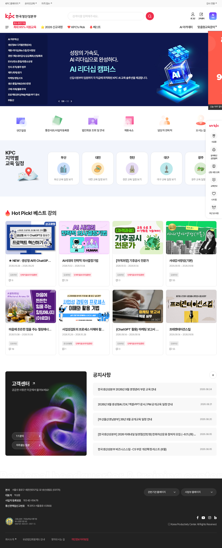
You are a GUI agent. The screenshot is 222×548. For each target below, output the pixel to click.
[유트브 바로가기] (203, 517)
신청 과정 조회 (214, 172)
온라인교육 (30, 3)
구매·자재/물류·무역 (17, 89)
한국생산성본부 (20, 16)
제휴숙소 (129, 130)
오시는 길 (201, 130)
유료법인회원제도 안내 (34, 539)
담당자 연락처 (165, 130)
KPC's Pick (78, 27)
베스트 (97, 27)
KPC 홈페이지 (11, 3)
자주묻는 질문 (23, 445)
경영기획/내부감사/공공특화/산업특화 (25, 56)
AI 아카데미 (186, 27)
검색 (150, 16)
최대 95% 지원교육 (24, 27)
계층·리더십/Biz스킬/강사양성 (21, 50)
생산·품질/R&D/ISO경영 (19, 83)
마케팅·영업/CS (15, 78)
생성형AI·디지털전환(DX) (19, 44)
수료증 (213, 142)
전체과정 (7, 27)
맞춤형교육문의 (206, 27)
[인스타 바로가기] (209, 517)
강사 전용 (210, 3)
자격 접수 (45, 3)
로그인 (192, 18)
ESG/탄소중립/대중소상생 (20, 61)
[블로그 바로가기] (215, 517)
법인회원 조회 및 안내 (93, 130)
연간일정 (21, 130)
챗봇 (212, 16)
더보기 (34, 383)
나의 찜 (214, 199)
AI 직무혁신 (13, 39)
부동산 (11, 100)
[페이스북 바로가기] (197, 517)
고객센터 (201, 18)
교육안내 (214, 186)
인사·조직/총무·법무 (17, 67)
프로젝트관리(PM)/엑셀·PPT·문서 (23, 94)
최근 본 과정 (213, 213)
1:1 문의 (20, 436)
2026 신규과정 (54, 27)
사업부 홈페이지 (193, 492)
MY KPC (214, 125)
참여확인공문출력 (214, 157)
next (71, 101)
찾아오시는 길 (58, 539)
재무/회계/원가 (15, 72)
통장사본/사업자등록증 (57, 130)
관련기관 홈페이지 (157, 492)
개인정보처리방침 (80, 539)
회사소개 (9, 539)
